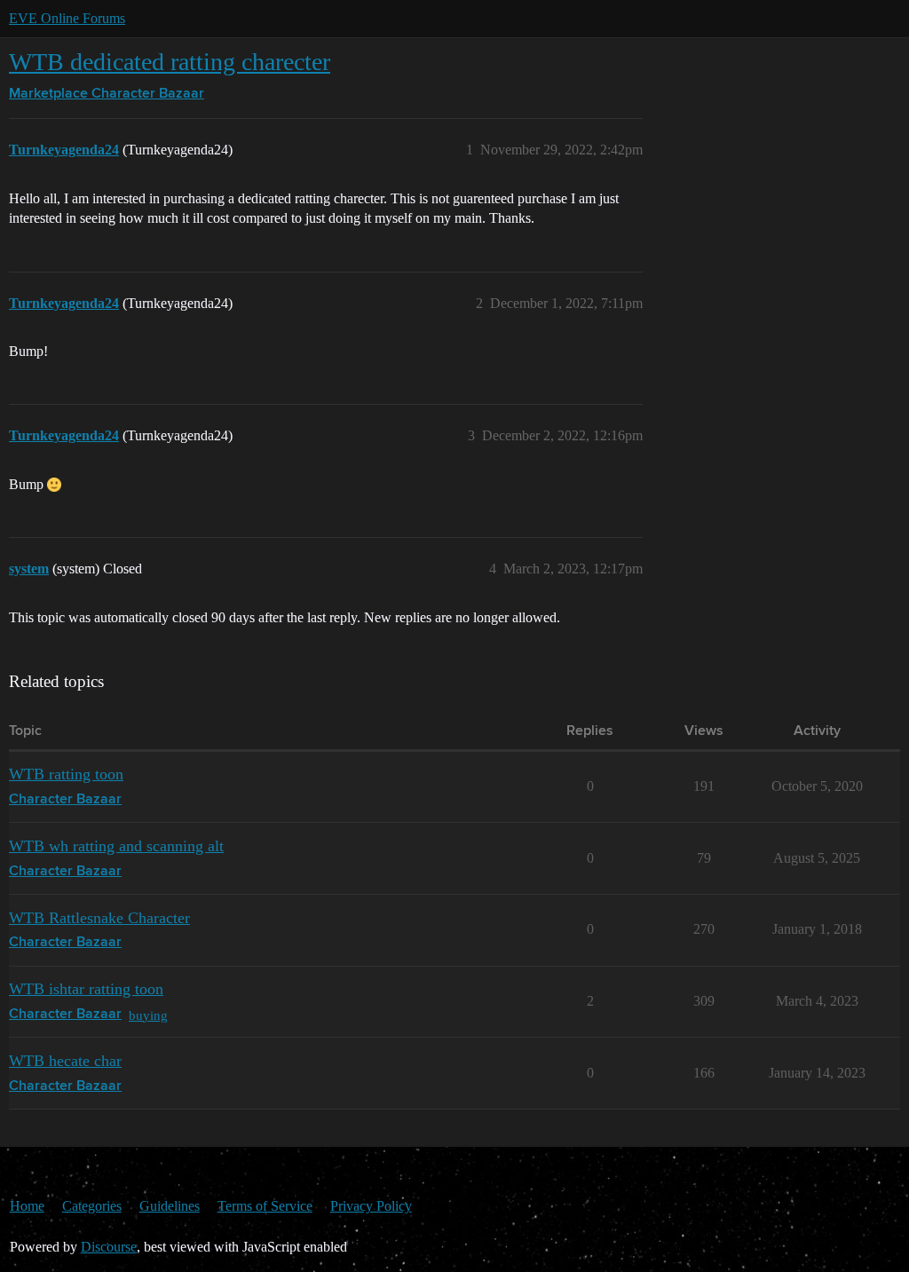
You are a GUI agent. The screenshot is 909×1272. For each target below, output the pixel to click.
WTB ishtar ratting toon (86, 989)
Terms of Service (264, 1205)
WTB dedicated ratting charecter (169, 61)
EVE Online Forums (67, 18)
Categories (92, 1205)
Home (27, 1205)
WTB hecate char (65, 1061)
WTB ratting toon (66, 774)
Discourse (109, 1246)
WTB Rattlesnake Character (99, 918)
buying (148, 1015)
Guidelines (169, 1205)
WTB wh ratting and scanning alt (116, 846)
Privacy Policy (371, 1205)
